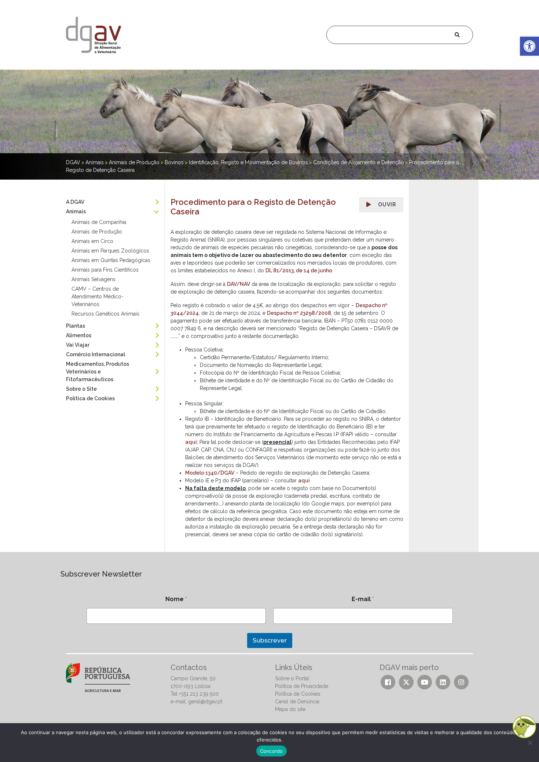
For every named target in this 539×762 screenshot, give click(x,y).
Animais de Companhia (99, 222)
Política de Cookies (90, 398)
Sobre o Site (81, 389)
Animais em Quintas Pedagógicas (111, 260)
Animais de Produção (97, 232)
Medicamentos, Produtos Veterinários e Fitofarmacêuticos (97, 371)
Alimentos (78, 335)
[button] (529, 46)
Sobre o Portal (292, 678)
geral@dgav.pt (205, 701)
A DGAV (75, 202)
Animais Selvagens (93, 279)
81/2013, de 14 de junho (302, 270)
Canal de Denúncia (297, 701)
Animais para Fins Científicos (105, 270)
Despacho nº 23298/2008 (299, 313)
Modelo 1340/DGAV (209, 473)
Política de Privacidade (301, 686)
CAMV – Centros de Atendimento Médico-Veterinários (98, 296)
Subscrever (270, 640)
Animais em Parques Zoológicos (110, 251)
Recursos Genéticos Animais (105, 314)
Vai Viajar (77, 345)
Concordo (271, 751)
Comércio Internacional (95, 354)
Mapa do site (290, 709)
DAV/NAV (238, 284)
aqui (191, 442)
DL (269, 270)
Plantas (75, 326)
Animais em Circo (92, 241)
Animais (76, 211)
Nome (176, 599)
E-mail (363, 599)
